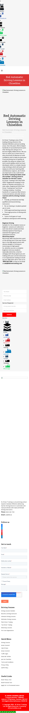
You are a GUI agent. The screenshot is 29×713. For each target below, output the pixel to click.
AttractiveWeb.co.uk (14, 708)
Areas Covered (5, 645)
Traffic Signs (4, 653)
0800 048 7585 (10, 512)
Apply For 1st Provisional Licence (10, 685)
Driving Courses (5, 642)
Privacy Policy (5, 665)
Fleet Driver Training (7, 622)
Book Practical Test (6, 682)
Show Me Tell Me (6, 656)
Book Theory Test (6, 679)
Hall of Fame (4, 648)
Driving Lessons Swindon (8, 611)
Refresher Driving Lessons (8, 619)
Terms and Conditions (7, 662)
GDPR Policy (4, 667)
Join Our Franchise (6, 659)
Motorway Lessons (6, 627)
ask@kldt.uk (8, 515)
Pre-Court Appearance (7, 630)
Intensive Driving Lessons (8, 616)
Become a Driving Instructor (9, 613)
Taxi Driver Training (6, 625)
